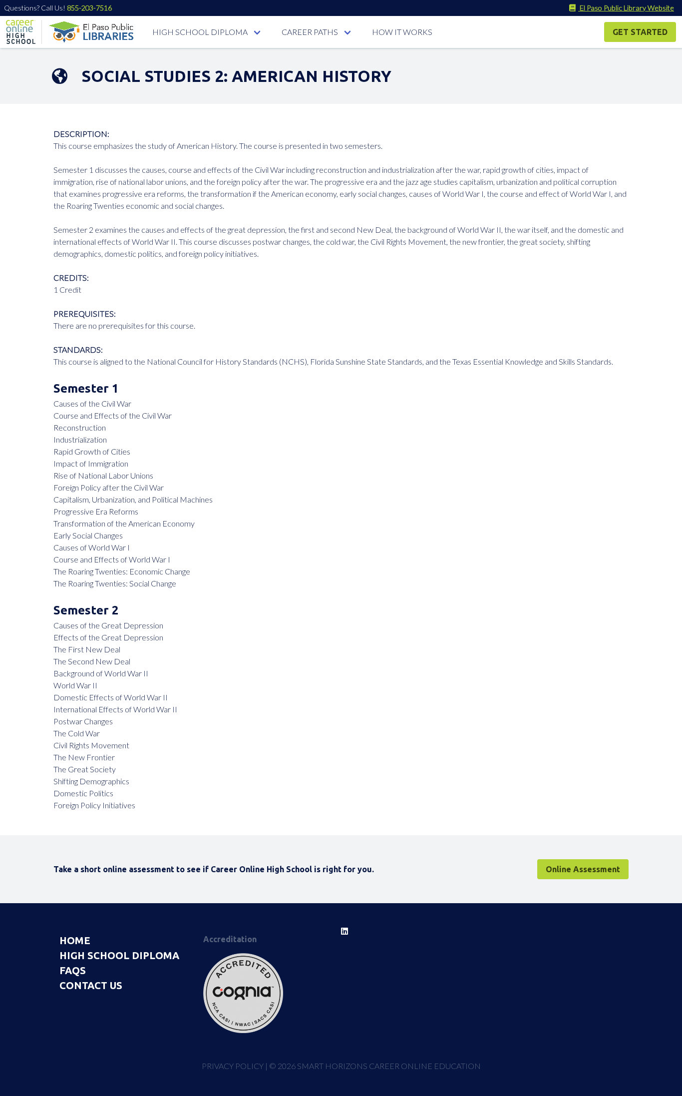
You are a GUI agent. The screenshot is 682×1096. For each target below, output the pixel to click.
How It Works (402, 31)
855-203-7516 (89, 7)
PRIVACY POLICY (233, 1066)
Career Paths (310, 31)
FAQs (72, 970)
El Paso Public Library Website (626, 7)
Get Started (640, 31)
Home (74, 940)
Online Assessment (583, 869)
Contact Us (90, 985)
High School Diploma (200, 31)
